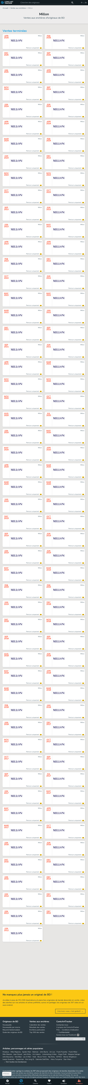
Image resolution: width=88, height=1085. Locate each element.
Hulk (34, 1057)
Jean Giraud (18, 1054)
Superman (20, 1059)
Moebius (6, 1052)
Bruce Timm (42, 1057)
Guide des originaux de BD (12, 1032)
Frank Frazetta (62, 1052)
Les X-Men (27, 1057)
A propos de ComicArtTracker (67, 1027)
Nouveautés (7, 1025)
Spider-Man (26, 1052)
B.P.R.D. (59, 1057)
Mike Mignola (16, 1052)
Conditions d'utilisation (70, 1030)
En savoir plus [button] (17, 1074)
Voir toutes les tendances (16, 1062)
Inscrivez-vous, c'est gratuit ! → (70, 1011)
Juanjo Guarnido (8, 1059)
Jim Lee (52, 1052)
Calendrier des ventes (37, 1025)
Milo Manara (7, 1054)
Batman (35, 1052)
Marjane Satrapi (74, 1054)
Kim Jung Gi (29, 1059)
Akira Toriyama (56, 1059)
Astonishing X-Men (49, 1054)
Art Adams (36, 1054)
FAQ (58, 1030)
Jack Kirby (27, 1054)
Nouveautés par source (11, 1027)
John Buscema (8, 1057)
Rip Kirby (51, 1057)
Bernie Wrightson (70, 1057)
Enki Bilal (18, 1057)
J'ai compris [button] (24, 1079)
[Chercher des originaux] (72, 2)
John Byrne (44, 1052)
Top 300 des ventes (36, 1032)
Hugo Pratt (62, 1054)
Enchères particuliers (37, 1030)
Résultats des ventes (37, 1027)
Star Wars (67, 1059)
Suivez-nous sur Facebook (66, 1035)
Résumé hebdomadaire (11, 1030)
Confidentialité (64, 1032)
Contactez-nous (62, 1025)
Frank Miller (73, 1052)
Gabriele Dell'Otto (42, 1059)
